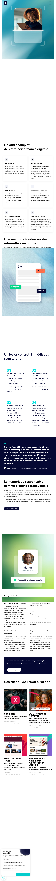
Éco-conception (36, 163)
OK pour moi (23, 874)
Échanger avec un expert (12, 508)
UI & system (38, 216)
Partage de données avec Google (10, 868)
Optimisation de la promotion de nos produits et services (14, 865)
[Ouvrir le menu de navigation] (50, 3)
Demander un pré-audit (14, 670)
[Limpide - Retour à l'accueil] (5, 3)
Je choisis (8, 874)
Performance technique (39, 191)
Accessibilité (9, 163)
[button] (3, 877)
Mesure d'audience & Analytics (10, 864)
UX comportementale (12, 216)
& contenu (10, 191)
